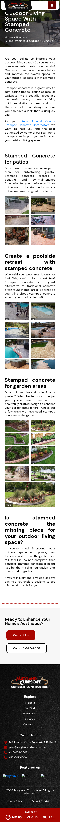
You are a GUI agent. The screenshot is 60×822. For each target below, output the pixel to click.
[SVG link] (30, 817)
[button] (52, 5)
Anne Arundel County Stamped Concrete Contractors (30, 123)
